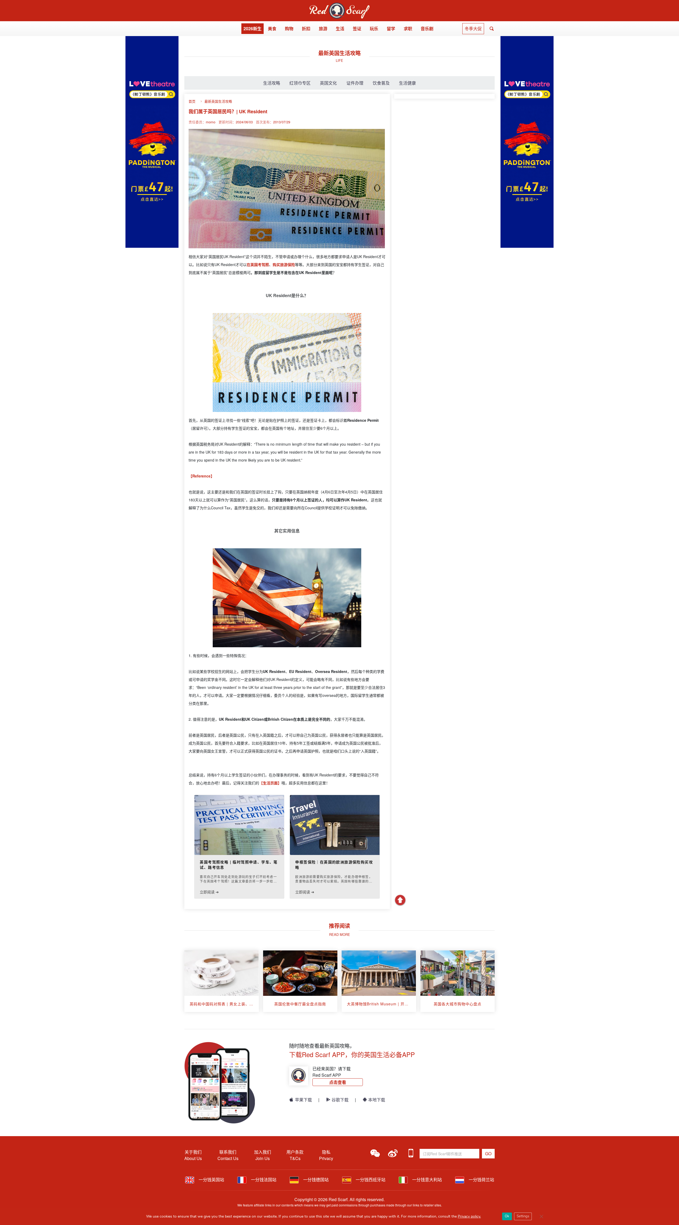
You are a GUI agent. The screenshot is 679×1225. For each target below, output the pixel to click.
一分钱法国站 (263, 1179)
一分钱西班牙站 (370, 1179)
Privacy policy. (469, 1216)
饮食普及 (381, 83)
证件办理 (354, 83)
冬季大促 (473, 28)
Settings (523, 1216)
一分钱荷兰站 (481, 1179)
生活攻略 (271, 83)
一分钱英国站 (211, 1179)
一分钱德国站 (315, 1179)
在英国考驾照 (258, 264)
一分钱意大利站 (426, 1179)
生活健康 (407, 83)
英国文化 (328, 83)
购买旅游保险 (284, 264)
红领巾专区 (300, 83)
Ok (507, 1216)
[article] (221, 981)
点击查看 (337, 1082)
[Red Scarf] (339, 6)
